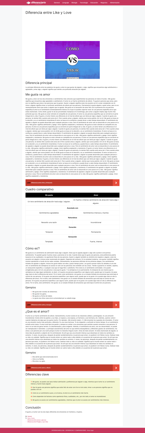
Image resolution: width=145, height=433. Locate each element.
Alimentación (114, 3)
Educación (94, 3)
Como (33, 418)
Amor (28, 418)
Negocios (104, 3)
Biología (74, 3)
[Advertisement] (72, 26)
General (57, 3)
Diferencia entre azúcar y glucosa (36, 420)
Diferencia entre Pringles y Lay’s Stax (37, 421)
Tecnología (84, 3)
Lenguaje (65, 3)
